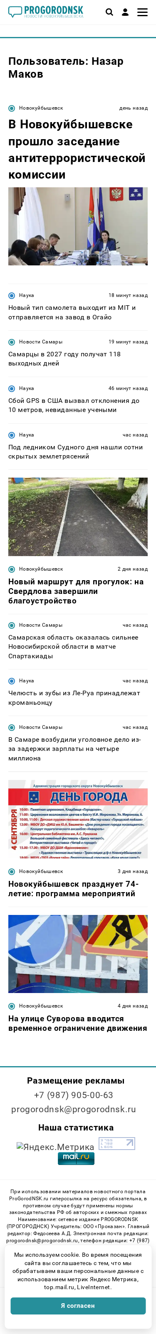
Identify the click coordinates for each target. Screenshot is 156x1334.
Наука (27, 295)
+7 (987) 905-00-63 (74, 1095)
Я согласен (78, 1305)
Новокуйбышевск (41, 108)
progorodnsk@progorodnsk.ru (73, 1109)
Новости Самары (40, 342)
